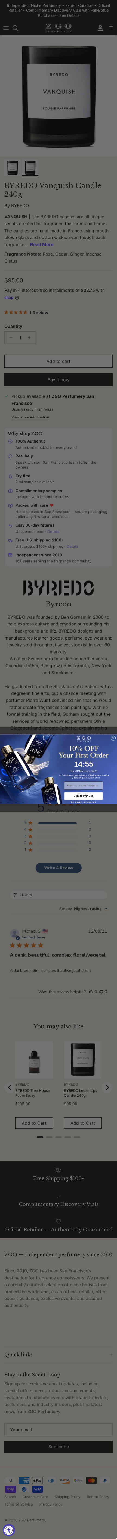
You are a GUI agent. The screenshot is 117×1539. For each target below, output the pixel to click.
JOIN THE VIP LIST (83, 796)
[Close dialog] (113, 738)
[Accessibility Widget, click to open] (9, 1530)
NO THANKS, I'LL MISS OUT (83, 802)
